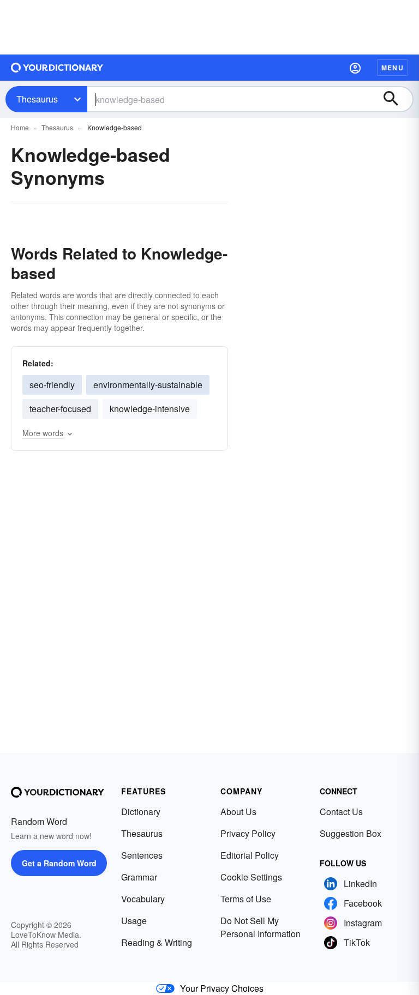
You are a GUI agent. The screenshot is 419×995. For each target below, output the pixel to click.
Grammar (139, 877)
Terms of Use (245, 899)
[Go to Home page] (57, 68)
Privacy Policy (248, 833)
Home (20, 127)
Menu (392, 68)
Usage (134, 920)
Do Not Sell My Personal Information (260, 927)
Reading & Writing (156, 942)
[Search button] (396, 99)
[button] (355, 67)
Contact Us (341, 811)
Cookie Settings (251, 877)
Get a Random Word (59, 863)
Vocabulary (143, 899)
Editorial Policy (249, 855)
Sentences (142, 855)
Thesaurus (37, 99)
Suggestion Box (350, 833)
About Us (238, 811)
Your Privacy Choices (222, 988)
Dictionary (140, 811)
